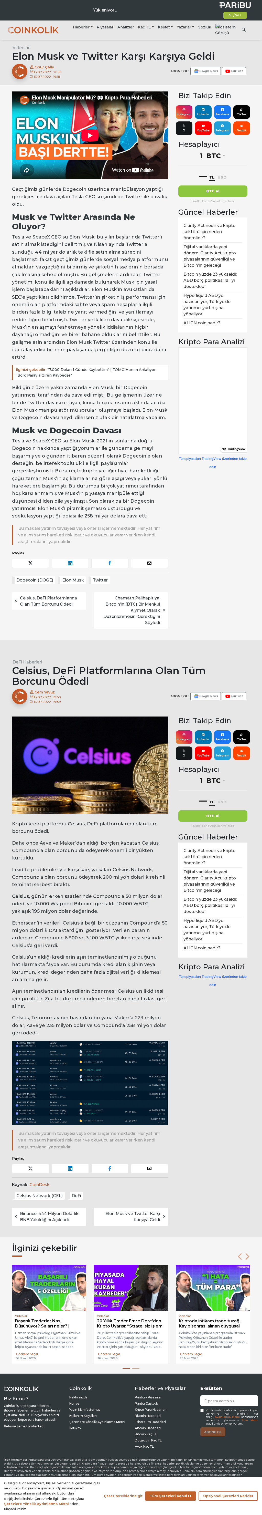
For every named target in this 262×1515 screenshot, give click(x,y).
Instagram (184, 114)
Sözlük (204, 27)
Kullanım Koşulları (83, 1416)
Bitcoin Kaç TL (146, 1434)
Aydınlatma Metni (227, 1417)
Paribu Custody (147, 1403)
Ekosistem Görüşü (225, 30)
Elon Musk (73, 580)
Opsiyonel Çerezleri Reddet (228, 1496)
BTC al (213, 191)
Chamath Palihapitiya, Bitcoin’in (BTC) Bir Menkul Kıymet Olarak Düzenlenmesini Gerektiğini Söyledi (131, 610)
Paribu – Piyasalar (148, 1397)
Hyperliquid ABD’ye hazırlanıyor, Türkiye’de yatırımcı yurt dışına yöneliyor (207, 304)
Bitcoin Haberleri (148, 1416)
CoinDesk (39, 1184)
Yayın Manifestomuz (85, 1410)
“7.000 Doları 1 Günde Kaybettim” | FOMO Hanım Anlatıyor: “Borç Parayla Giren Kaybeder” (86, 372)
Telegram (222, 130)
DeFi (76, 1195)
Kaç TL (144, 27)
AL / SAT (235, 15)
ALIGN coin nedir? (202, 322)
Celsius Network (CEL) (39, 1195)
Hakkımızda (78, 1397)
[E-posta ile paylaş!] (149, 563)
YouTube (203, 130)
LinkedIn (203, 114)
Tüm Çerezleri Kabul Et (170, 1496)
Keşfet (164, 27)
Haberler (81, 27)
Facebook (222, 114)
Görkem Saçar (27, 1354)
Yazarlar (184, 27)
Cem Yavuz (44, 692)
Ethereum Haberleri (150, 1422)
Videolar (21, 47)
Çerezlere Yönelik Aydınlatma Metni (97, 1422)
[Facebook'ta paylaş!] (110, 563)
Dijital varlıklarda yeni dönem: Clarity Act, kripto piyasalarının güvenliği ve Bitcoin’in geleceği (209, 256)
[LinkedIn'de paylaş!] (70, 563)
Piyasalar (105, 27)
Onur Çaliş (44, 67)
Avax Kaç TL (144, 1446)
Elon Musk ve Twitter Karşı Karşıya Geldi (132, 1216)
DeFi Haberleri (27, 662)
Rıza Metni (250, 1420)
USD (221, 177)
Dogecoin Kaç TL (148, 1440)
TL (212, 177)
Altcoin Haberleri (148, 1428)
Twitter (100, 580)
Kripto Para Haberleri (151, 1410)
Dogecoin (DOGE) (34, 580)
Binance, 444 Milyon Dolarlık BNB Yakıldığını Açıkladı (49, 1216)
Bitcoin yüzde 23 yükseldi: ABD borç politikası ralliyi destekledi (210, 280)
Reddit (241, 130)
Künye (74, 1403)
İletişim (75, 1428)
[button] (240, 1256)
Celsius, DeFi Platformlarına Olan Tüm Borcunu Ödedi (48, 601)
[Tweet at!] (30, 563)
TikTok (241, 114)
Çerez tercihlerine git (123, 1496)
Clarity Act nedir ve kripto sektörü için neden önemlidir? (209, 231)
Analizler (125, 27)
